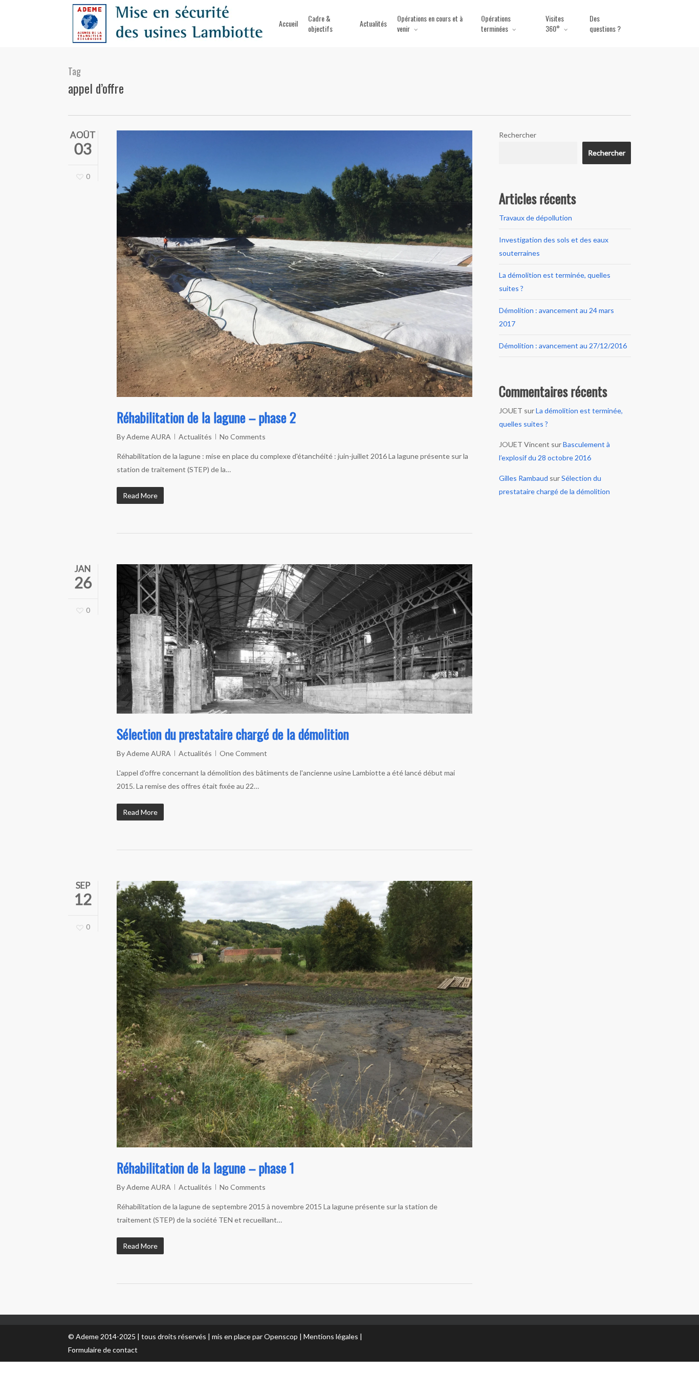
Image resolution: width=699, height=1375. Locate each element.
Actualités (195, 436)
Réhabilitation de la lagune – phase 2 (206, 417)
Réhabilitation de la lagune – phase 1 (205, 1168)
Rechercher (517, 134)
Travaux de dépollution (535, 217)
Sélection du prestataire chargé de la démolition (233, 734)
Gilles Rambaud (523, 478)
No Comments (243, 436)
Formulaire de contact (103, 1349)
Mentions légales (330, 1336)
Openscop (281, 1336)
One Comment (243, 753)
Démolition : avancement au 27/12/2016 (563, 345)
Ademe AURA (148, 436)
